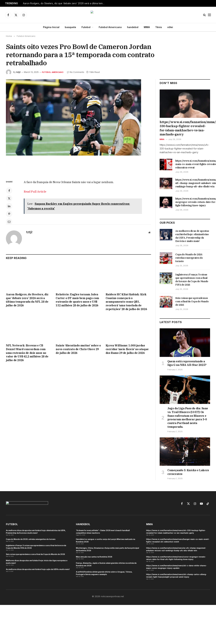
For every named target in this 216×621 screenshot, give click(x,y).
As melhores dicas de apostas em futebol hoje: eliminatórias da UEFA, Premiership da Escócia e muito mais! (192, 236)
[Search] (204, 15)
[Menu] (209, 15)
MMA (147, 27)
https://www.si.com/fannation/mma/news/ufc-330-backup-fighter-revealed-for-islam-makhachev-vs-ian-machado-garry (185, 128)
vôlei (170, 27)
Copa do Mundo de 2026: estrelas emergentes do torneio (189, 258)
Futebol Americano (110, 27)
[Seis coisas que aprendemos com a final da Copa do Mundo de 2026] (166, 302)
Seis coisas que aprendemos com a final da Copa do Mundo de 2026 (192, 301)
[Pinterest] (9, 214)
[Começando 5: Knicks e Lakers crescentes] (185, 451)
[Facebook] (9, 190)
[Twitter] (9, 198)
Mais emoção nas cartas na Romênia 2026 (94, 557)
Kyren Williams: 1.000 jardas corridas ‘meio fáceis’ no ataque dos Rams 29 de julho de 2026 (127, 349)
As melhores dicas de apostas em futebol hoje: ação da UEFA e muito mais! (38, 569)
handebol (132, 27)
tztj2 (18, 72)
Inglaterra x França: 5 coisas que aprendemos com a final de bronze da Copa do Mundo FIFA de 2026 (191, 279)
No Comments (77, 72)
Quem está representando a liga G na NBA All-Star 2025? (186, 363)
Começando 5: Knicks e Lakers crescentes (188, 472)
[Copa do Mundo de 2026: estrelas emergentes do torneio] (166, 258)
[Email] (9, 221)
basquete (70, 27)
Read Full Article (35, 191)
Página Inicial (51, 27)
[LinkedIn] (9, 206)
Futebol (86, 27)
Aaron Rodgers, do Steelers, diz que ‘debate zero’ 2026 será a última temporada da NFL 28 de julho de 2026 (65, 3)
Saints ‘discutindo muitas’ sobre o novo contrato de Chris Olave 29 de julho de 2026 (78, 349)
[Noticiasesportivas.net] (108, 15)
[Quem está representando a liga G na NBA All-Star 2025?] (185, 342)
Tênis (158, 27)
